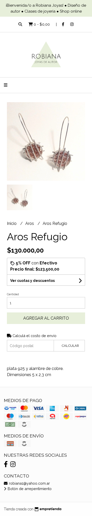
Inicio (12, 223)
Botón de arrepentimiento (29, 488)
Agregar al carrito (46, 318)
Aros (30, 223)
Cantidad (13, 294)
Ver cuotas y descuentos (32, 281)
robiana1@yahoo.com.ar (29, 483)
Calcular (70, 346)
